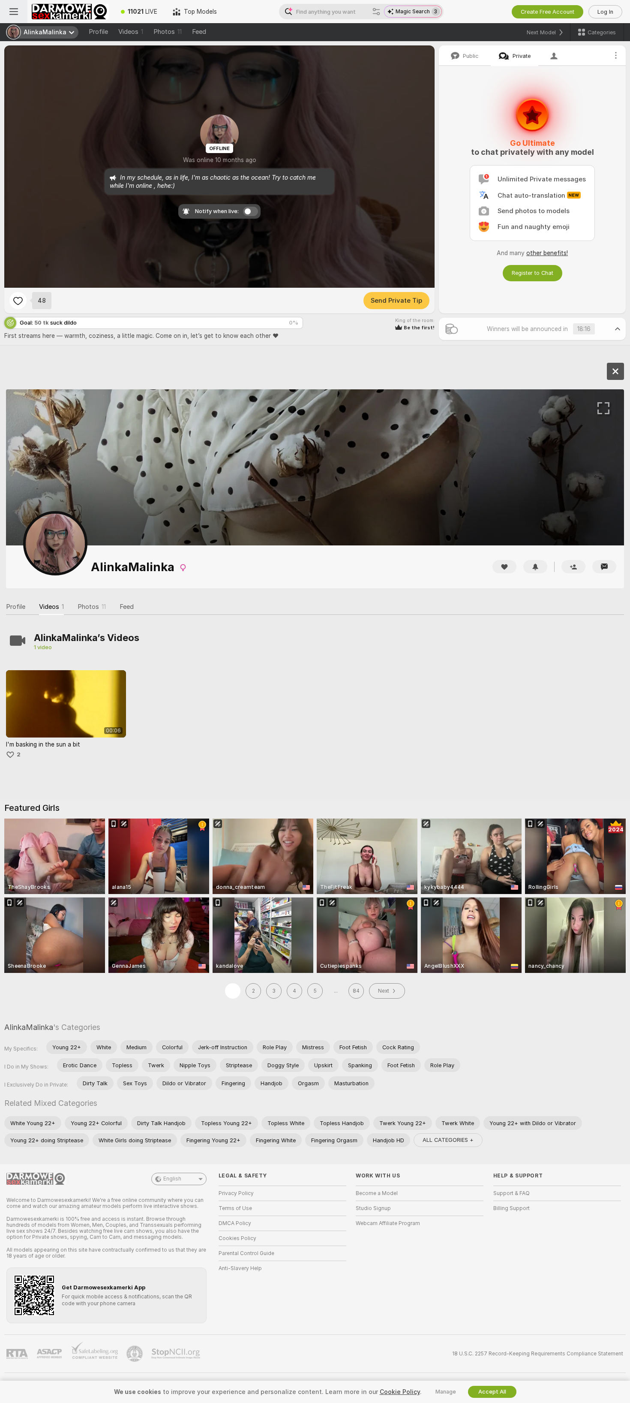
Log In (605, 12)
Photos (167, 32)
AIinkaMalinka (28, 1027)
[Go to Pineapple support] (135, 1354)
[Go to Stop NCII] (176, 1354)
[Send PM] (604, 566)
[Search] (376, 12)
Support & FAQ (511, 1193)
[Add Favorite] (18, 300)
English (172, 1179)
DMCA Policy (235, 1223)
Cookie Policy (400, 1391)
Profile (98, 32)
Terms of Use (235, 1208)
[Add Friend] (573, 566)
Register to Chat (532, 273)
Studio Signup (373, 1208)
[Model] (615, 371)
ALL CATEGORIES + (448, 1140)
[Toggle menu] (13, 11)
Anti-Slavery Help (240, 1268)
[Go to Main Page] (70, 11)
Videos (130, 32)
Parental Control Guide (246, 1253)
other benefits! (547, 253)
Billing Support (511, 1208)
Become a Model (377, 1193)
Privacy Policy (236, 1193)
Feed (199, 32)
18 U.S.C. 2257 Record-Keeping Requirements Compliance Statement (537, 1354)
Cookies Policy (237, 1238)
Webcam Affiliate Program (388, 1223)
